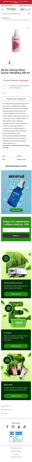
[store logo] (11, 9)
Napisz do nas (16, 294)
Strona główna (5, 18)
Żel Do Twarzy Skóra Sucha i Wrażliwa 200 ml (17, 20)
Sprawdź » (16, 3)
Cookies (16, 454)
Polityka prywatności (16, 448)
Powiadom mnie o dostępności (16, 99)
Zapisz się (16, 236)
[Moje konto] (27, 9)
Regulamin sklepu (16, 451)
